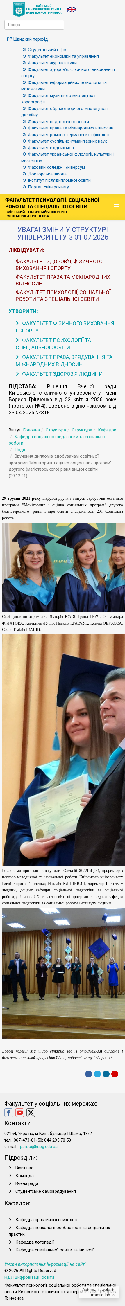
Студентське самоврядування (45, 1191)
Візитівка (24, 1167)
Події (20, 449)
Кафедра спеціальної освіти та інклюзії (54, 1250)
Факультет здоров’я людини (62, 374)
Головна (31, 430)
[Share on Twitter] (97, 1074)
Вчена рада (26, 1183)
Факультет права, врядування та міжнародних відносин (64, 360)
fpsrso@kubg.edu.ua (38, 1146)
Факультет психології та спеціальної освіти (53, 343)
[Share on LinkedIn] (106, 1074)
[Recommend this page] (114, 1074)
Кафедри (107, 430)
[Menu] (117, 206)
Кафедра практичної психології (46, 1219)
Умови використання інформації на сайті (45, 1264)
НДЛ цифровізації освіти (29, 1277)
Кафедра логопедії (34, 1242)
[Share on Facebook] (88, 1074)
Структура (56, 430)
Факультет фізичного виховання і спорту (65, 327)
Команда (24, 1175)
